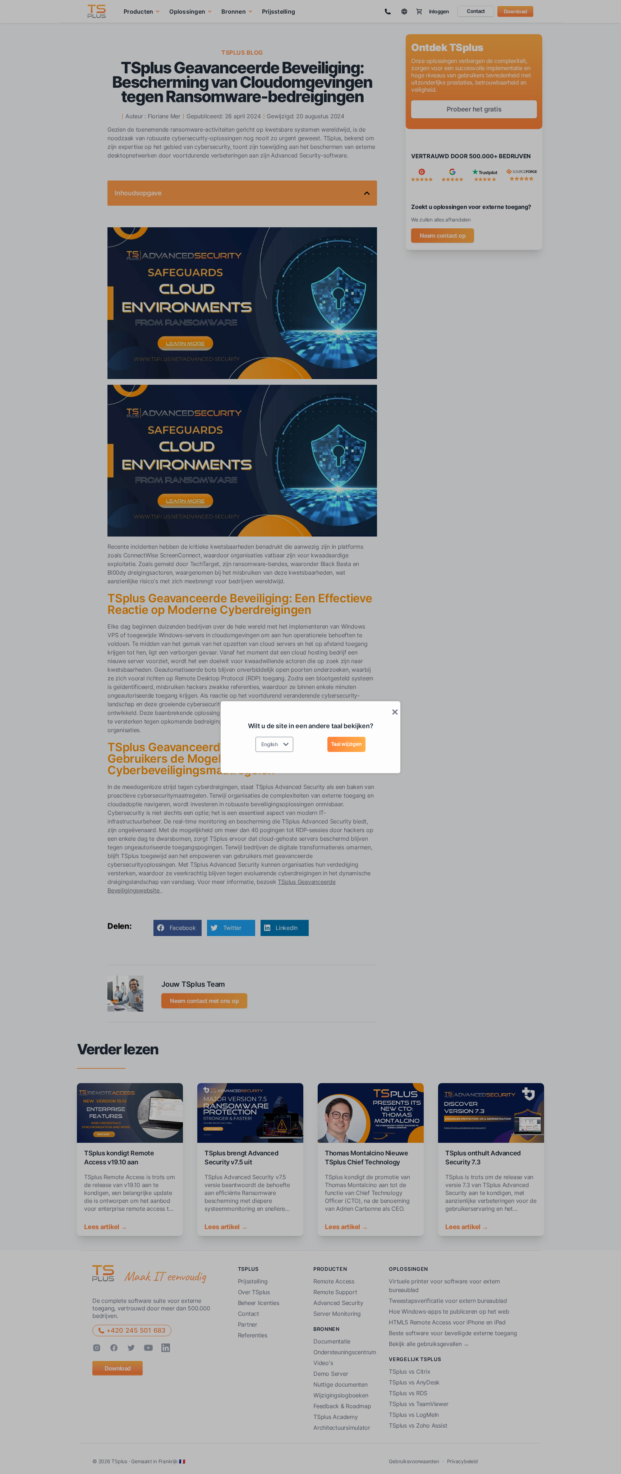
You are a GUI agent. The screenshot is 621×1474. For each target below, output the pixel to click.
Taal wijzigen (346, 744)
